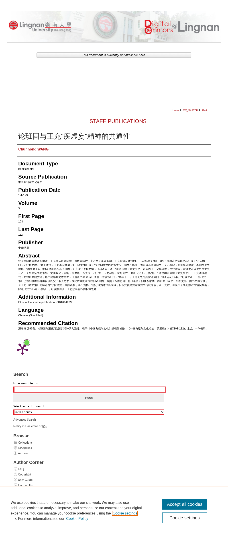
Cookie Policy (77, 519)
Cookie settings (125, 513)
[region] (114, 510)
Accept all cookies (184, 504)
